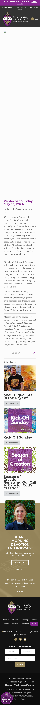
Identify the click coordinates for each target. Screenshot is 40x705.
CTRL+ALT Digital (25, 696)
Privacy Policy (20, 699)
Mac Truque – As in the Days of (18, 396)
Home (6, 620)
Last (28, 655)
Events (15, 624)
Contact (25, 624)
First (11, 655)
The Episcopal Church (24, 685)
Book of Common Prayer (20, 679)
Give (34, 624)
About (15, 620)
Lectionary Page (14, 682)
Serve (6, 624)
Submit (20, 664)
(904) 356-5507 (21, 635)
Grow (34, 620)
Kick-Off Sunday (18, 437)
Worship (25, 620)
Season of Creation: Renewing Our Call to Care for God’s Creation (20, 482)
